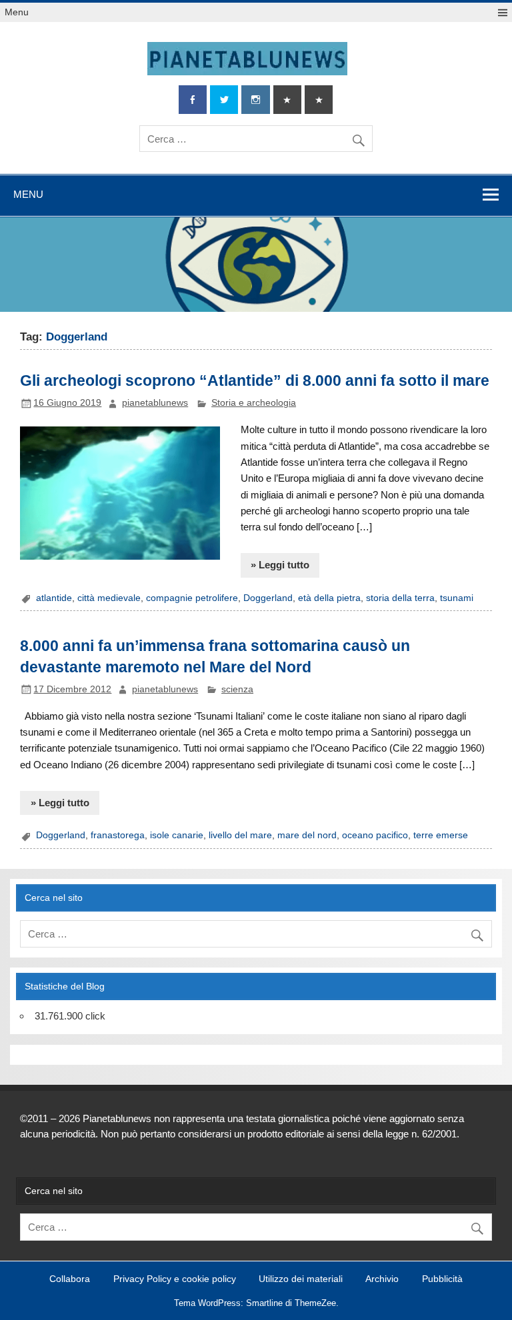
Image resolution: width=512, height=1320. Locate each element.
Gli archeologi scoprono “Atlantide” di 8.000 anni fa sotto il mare (254, 380)
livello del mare (240, 835)
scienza (237, 689)
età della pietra (329, 598)
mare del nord (307, 835)
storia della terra (400, 598)
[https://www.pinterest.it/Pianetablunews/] (287, 99)
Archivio (382, 1279)
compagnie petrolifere (192, 598)
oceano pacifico (375, 835)
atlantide (54, 598)
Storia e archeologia (253, 403)
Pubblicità (442, 1279)
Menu (17, 12)
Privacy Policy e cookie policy (174, 1279)
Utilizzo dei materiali (301, 1279)
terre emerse (440, 835)
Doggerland (268, 598)
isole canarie (176, 835)
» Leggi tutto (280, 564)
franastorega (118, 835)
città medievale (109, 598)
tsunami (456, 598)
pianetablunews (155, 403)
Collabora (69, 1279)
